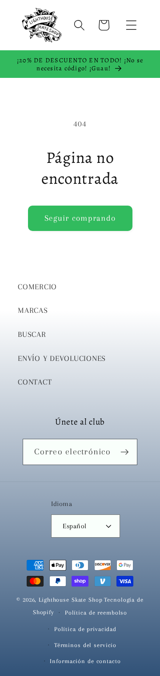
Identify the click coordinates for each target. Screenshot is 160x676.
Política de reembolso (96, 612)
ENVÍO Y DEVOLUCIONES (62, 358)
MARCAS (33, 310)
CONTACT (35, 382)
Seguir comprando (80, 218)
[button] (131, 25)
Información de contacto (85, 661)
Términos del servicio (85, 645)
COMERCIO (37, 287)
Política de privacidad (85, 629)
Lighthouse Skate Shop (70, 599)
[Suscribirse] (124, 452)
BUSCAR (32, 334)
